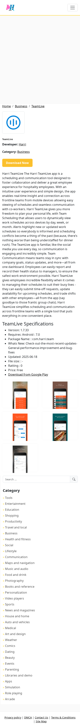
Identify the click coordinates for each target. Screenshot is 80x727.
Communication (16, 557)
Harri (22, 144)
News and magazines (20, 610)
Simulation (12, 687)
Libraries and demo (18, 675)
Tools (8, 498)
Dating (10, 652)
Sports (9, 604)
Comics (10, 646)
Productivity (13, 521)
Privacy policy (12, 717)
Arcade (10, 699)
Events (9, 663)
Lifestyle (11, 551)
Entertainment (15, 504)
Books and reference (19, 587)
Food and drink (15, 575)
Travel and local (16, 527)
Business (21, 106)
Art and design (15, 634)
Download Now (17, 163)
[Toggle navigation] (72, 7)
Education (12, 510)
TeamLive (37, 106)
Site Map (41, 721)
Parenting (12, 669)
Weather (11, 640)
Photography (14, 581)
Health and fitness (18, 539)
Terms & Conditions (63, 717)
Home (6, 106)
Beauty (10, 658)
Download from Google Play (28, 374)
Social (9, 545)
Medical (10, 628)
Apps (8, 681)
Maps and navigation (20, 563)
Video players (14, 598)
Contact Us (41, 717)
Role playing (13, 693)
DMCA (28, 717)
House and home (17, 616)
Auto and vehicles (17, 622)
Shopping (12, 515)
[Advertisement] (40, 60)
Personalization (16, 592)
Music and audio (16, 569)
